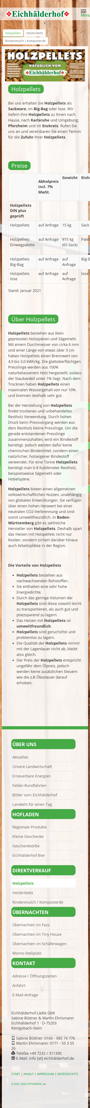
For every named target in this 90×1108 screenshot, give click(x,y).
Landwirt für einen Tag (32, 804)
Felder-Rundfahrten (29, 785)
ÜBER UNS (24, 744)
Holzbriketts (34, 33)
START (15, 1074)
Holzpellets (13, 33)
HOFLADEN (25, 814)
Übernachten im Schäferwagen (39, 943)
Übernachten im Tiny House (37, 934)
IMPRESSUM (45, 1074)
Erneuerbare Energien (31, 775)
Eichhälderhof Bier (28, 855)
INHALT (28, 1074)
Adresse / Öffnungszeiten (34, 975)
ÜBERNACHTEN (30, 912)
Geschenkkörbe (26, 845)
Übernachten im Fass (31, 924)
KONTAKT (23, 963)
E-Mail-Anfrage (25, 994)
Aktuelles (20, 757)
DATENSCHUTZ (67, 1074)
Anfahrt (18, 985)
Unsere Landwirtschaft (32, 766)
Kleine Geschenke (28, 836)
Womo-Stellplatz (26, 953)
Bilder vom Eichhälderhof (34, 794)
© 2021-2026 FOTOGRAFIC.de (28, 1084)
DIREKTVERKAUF (31, 870)
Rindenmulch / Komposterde (25, 41)
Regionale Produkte (29, 826)
